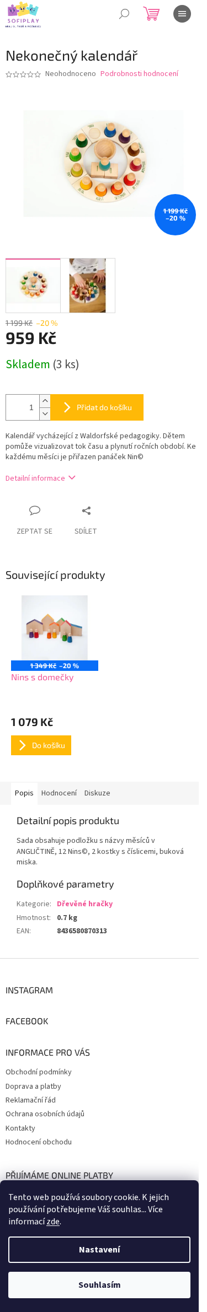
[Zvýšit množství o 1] (44, 401)
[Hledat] (124, 14)
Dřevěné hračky (85, 904)
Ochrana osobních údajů (45, 1114)
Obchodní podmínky (39, 1072)
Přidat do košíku (104, 407)
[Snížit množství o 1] (44, 413)
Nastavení (99, 1250)
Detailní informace (35, 478)
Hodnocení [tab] (59, 793)
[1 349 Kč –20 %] (54, 627)
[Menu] (182, 14)
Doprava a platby (33, 1086)
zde (53, 1222)
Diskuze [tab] (97, 793)
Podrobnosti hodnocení (139, 74)
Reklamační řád (31, 1100)
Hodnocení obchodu (39, 1142)
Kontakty (20, 1128)
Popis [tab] (24, 793)
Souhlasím (99, 1285)
